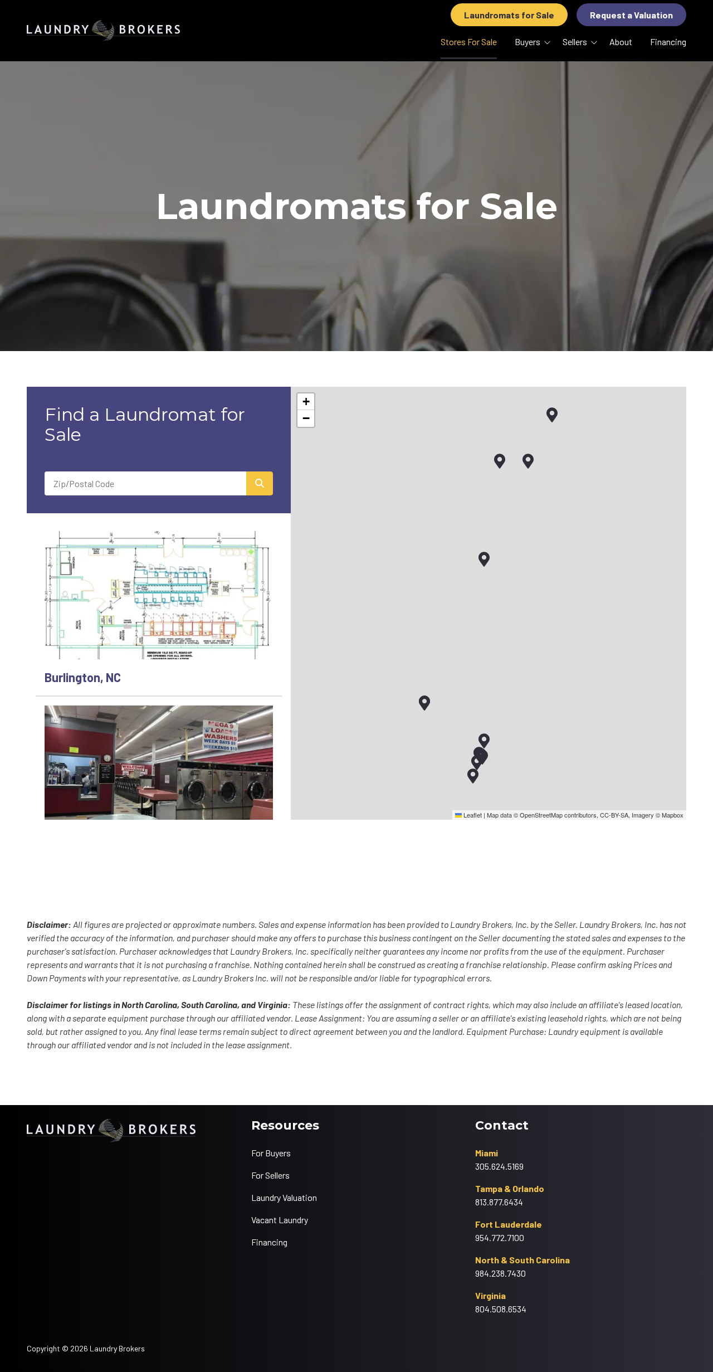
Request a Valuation (631, 14)
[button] (499, 461)
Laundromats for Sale (509, 14)
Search (259, 483)
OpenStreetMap (541, 814)
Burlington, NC (83, 677)
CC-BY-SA (614, 814)
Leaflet (472, 814)
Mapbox (672, 814)
